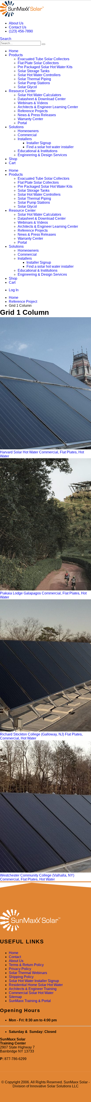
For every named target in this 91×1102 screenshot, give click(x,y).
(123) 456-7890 (21, 31)
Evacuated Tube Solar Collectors (43, 59)
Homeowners (28, 131)
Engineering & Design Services (42, 155)
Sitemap (15, 997)
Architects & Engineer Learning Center (48, 107)
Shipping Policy (21, 977)
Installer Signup (39, 143)
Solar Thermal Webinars (28, 973)
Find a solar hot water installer (50, 147)
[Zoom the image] (45, 920)
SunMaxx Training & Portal (30, 1001)
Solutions (16, 127)
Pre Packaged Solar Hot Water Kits (45, 67)
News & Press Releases (37, 115)
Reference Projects (33, 111)
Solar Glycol (27, 87)
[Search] (43, 44)
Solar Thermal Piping (34, 79)
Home (13, 51)
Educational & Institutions (37, 151)
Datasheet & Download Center (42, 99)
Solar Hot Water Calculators (39, 95)
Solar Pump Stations (34, 83)
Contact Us (17, 27)
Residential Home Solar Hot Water (36, 985)
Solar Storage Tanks (33, 71)
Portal (22, 123)
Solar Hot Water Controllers (39, 75)
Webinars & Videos (33, 103)
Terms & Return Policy (26, 965)
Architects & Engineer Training (33, 989)
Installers (25, 139)
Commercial (27, 135)
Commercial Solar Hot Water (31, 993)
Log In (14, 290)
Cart (12, 163)
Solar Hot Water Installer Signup (34, 981)
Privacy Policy (20, 969)
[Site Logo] (22, 16)
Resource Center (22, 91)
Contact (15, 957)
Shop (13, 159)
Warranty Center (30, 119)
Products (16, 55)
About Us (16, 23)
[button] (5, 39)
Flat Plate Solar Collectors (38, 63)
